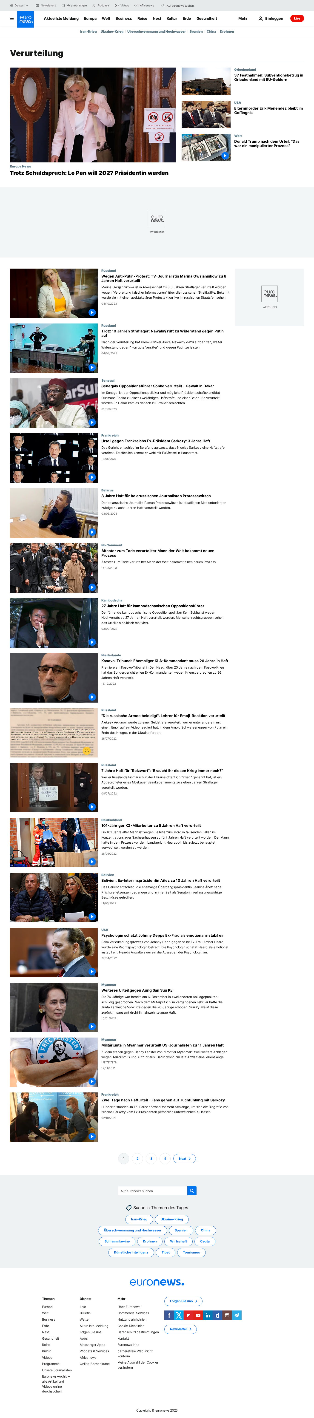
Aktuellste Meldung (61, 18)
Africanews (88, 1357)
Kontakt (123, 1338)
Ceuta (205, 1241)
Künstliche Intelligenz (131, 1252)
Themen (48, 1299)
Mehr (121, 1299)
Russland (108, 270)
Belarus (107, 490)
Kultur (172, 18)
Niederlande (111, 655)
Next (157, 18)
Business (124, 18)
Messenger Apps (92, 1345)
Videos (47, 1357)
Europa (90, 18)
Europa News (20, 166)
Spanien (196, 31)
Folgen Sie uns (90, 1332)
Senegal (107, 380)
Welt (106, 18)
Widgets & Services (94, 1351)
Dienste (85, 1299)
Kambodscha (111, 600)
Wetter (85, 1319)
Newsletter (178, 1329)
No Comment (112, 545)
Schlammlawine (117, 1241)
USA (237, 102)
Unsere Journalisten (57, 1370)
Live (297, 18)
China (211, 31)
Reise (142, 18)
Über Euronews (128, 1307)
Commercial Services (133, 1313)
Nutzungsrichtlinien (131, 1319)
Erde (187, 18)
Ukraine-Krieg (112, 31)
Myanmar (108, 985)
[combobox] (186, 5)
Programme (51, 1364)
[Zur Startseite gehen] (25, 19)
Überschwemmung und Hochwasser (156, 31)
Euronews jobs (128, 1345)
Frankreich (110, 435)
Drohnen (227, 31)
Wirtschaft (178, 1241)
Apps (84, 1338)
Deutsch (20, 5)
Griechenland (245, 69)
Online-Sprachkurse (95, 1364)
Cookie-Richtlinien (130, 1325)
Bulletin (85, 1313)
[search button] (163, 5)
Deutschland (111, 820)
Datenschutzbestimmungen (138, 1332)
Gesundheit (207, 18)
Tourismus (191, 1252)
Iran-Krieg (88, 31)
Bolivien (107, 874)
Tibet (166, 1252)
